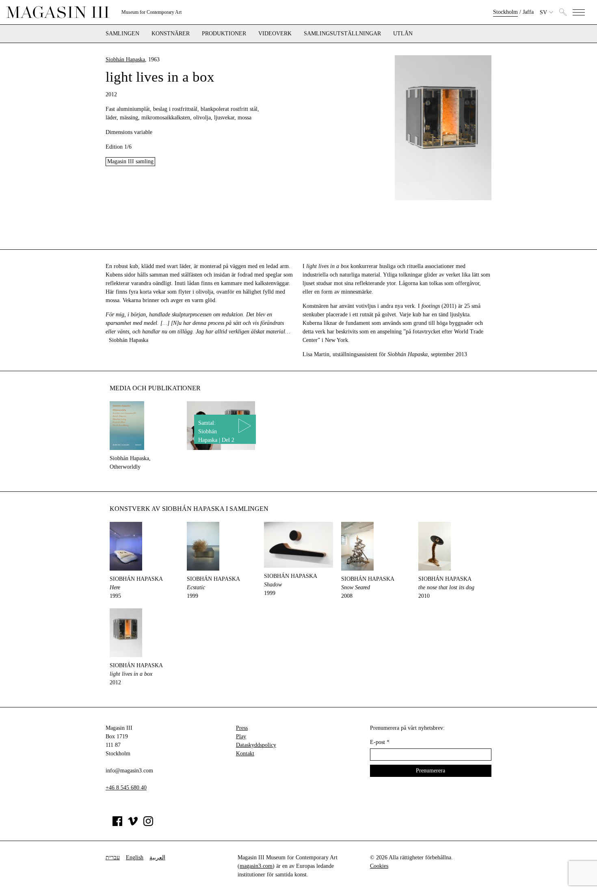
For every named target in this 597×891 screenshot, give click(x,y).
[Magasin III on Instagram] (148, 824)
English (134, 857)
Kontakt (245, 753)
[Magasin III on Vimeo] (133, 824)
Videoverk (275, 34)
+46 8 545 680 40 (126, 788)
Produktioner (224, 34)
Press (242, 728)
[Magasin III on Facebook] (117, 824)
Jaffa (528, 12)
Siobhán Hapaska (125, 59)
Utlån (403, 34)
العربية (157, 857)
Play (241, 736)
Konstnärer (170, 34)
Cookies (379, 866)
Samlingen (122, 34)
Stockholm (505, 12)
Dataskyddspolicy (256, 745)
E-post (379, 742)
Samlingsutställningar (342, 34)
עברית (113, 857)
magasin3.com (256, 866)
